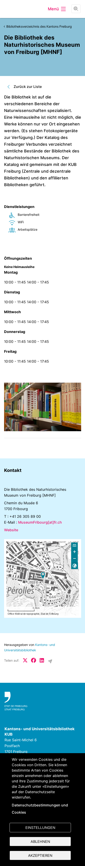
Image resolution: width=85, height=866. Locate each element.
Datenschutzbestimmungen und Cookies (40, 809)
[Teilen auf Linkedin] (41, 660)
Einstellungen (40, 827)
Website (11, 530)
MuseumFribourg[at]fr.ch (40, 522)
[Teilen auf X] (25, 660)
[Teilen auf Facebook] (33, 660)
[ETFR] (42, 701)
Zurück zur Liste (28, 86)
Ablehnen (40, 841)
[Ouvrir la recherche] (75, 8)
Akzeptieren (40, 855)
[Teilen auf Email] (50, 661)
